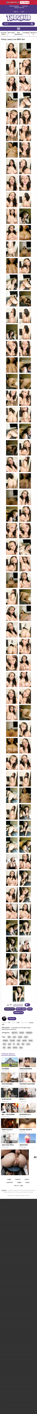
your (21, 1047)
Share (30, 1009)
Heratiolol (12, 1018)
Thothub (16, 1195)
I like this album (8, 1005)
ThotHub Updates (14, 6)
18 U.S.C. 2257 (18, 1185)
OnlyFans (29, 1032)
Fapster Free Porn (19, 7)
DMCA (27, 1182)
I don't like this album (11, 1005)
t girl (18, 1040)
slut (9, 1044)
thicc (26, 1037)
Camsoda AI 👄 (33, 33)
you (18, 1044)
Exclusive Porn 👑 (3, 33)
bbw (9, 1037)
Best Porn (11, 32)
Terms (19, 1182)
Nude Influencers (18, 33)
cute (28, 1044)
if (13, 1044)
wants (15, 1047)
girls (9, 1047)
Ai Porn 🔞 (26, 32)
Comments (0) (18, 1012)
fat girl (12, 1040)
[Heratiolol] (4, 1018)
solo (14, 1037)
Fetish (22, 1032)
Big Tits (14, 1032)
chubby (5, 1040)
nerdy (20, 1037)
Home (9, 1179)
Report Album (21, 1009)
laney (30, 1040)
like (23, 1044)
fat (4, 1047)
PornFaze (25, 6)
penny (24, 1040)
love (4, 1044)
